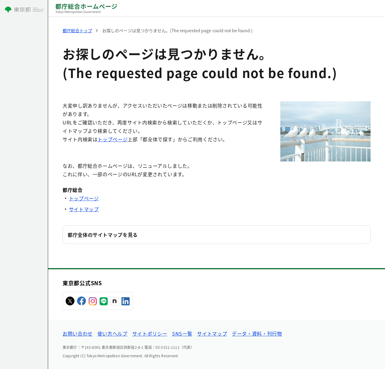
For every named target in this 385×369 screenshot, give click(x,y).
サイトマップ (84, 209)
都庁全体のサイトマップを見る (103, 234)
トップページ (112, 139)
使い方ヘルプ (112, 333)
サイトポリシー (149, 333)
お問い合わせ (78, 333)
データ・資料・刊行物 (257, 333)
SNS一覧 (182, 333)
